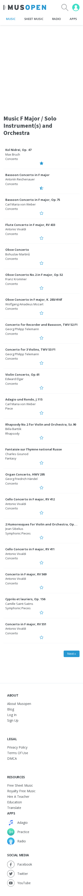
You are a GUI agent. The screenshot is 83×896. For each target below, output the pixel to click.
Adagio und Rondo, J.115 (23, 399)
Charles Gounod (16, 454)
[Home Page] (24, 7)
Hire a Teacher (18, 796)
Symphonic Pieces (18, 533)
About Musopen (19, 703)
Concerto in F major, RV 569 (25, 574)
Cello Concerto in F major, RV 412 (30, 499)
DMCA (12, 758)
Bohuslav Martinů (17, 254)
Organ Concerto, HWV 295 (25, 474)
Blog (10, 709)
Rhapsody (12, 433)
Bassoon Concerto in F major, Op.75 (32, 200)
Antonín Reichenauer (20, 179)
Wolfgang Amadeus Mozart (24, 304)
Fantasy (10, 458)
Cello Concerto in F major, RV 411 (30, 549)
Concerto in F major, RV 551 (25, 624)
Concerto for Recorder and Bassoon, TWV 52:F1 (41, 325)
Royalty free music (21, 791)
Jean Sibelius (14, 529)
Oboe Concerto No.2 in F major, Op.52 (34, 275)
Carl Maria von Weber (20, 204)
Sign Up (12, 720)
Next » (71, 654)
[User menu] (76, 7)
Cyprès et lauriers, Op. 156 (25, 599)
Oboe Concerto (17, 250)
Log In (12, 715)
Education (14, 802)
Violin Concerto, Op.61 (22, 374)
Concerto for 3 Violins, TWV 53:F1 (30, 349)
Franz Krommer (16, 279)
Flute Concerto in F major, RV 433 (30, 225)
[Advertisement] (41, 67)
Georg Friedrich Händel (21, 479)
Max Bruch (12, 154)
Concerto (11, 159)
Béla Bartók (13, 429)
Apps (73, 19)
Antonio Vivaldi (15, 229)
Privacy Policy (17, 747)
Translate (14, 807)
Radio (56, 19)
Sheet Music (33, 19)
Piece (9, 408)
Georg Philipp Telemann (22, 329)
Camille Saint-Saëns (19, 604)
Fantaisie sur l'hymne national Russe (33, 449)
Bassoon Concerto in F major (27, 175)
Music (10, 19)
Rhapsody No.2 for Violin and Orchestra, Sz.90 (40, 424)
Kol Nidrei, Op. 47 (18, 150)
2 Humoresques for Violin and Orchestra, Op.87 (41, 524)
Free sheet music (20, 785)
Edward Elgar (14, 379)
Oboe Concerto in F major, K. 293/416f (33, 299)
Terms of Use (17, 753)
